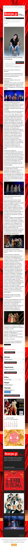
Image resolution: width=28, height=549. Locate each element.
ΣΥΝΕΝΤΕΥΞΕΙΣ (19, 62)
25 (6, 426)
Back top (21, 535)
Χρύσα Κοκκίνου (14, 63)
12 (8, 423)
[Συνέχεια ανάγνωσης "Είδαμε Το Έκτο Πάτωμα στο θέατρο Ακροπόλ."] (14, 480)
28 (12, 426)
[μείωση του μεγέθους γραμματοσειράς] (15, 66)
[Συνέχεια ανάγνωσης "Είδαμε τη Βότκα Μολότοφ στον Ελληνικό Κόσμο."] (14, 503)
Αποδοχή (14, 544)
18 (6, 425)
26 (8, 426)
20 (10, 425)
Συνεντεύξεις (18, 20)
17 (4, 425)
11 (6, 423)
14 (12, 423)
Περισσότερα (14, 547)
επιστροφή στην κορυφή (9, 349)
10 (4, 423)
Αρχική (13, 20)
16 (16, 423)
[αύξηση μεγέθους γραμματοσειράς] (16, 66)
